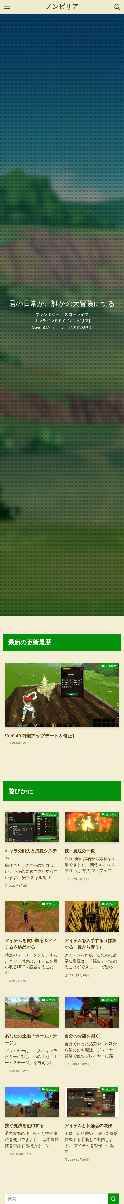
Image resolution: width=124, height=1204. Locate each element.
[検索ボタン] (117, 7)
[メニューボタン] (7, 7)
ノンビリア (62, 7)
